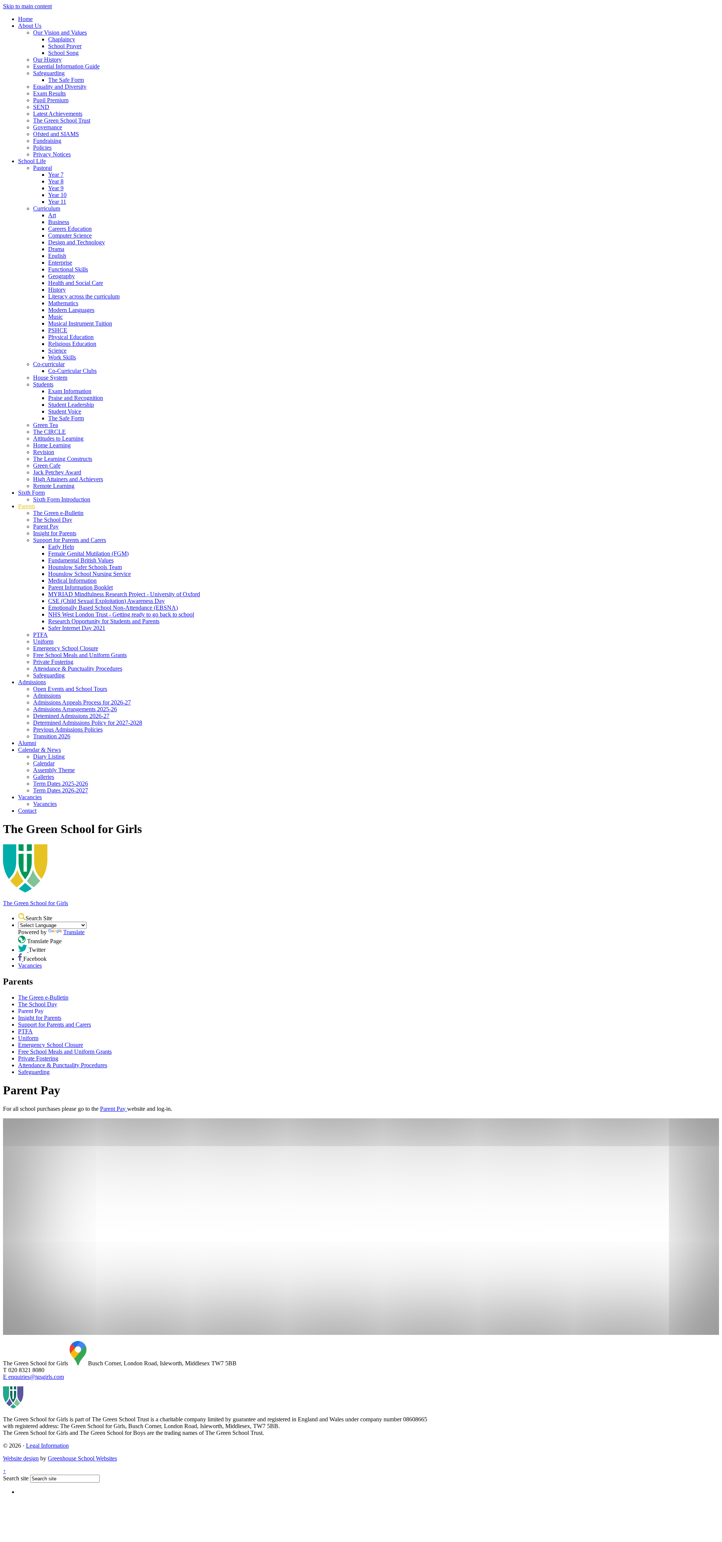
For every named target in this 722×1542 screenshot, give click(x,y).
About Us (29, 26)
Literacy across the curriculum (84, 296)
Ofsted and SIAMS (56, 134)
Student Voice (64, 411)
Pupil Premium (50, 100)
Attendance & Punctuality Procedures (77, 668)
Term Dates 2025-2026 (60, 783)
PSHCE (57, 330)
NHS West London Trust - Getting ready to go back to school (121, 614)
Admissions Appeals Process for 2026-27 (82, 702)
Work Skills (62, 357)
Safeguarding (49, 73)
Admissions (32, 682)
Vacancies (30, 797)
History (57, 289)
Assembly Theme (54, 770)
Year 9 (56, 188)
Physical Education (71, 337)
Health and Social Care (75, 283)
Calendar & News (39, 750)
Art (52, 215)
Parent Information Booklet (80, 587)
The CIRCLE (49, 432)
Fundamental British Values (81, 560)
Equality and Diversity (59, 86)
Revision (43, 452)
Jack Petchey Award (57, 472)
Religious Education (72, 344)
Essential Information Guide (66, 66)
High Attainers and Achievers (68, 479)
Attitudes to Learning (58, 438)
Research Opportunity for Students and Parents (103, 621)
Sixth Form (31, 492)
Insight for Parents (54, 533)
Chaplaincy (61, 39)
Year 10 (57, 195)
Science (57, 350)
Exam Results (49, 93)
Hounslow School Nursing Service (89, 574)
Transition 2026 (51, 736)
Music (55, 317)
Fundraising (47, 141)
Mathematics (63, 303)
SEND (41, 107)
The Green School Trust (61, 120)
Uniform (43, 641)
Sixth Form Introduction (61, 499)
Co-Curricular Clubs (72, 371)
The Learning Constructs (62, 459)
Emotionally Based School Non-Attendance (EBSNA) (113, 607)
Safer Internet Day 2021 (76, 628)
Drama (56, 249)
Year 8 (56, 181)
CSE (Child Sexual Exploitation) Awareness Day (106, 601)
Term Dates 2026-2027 (60, 790)
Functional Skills (68, 269)
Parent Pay (46, 526)
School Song (63, 53)
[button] (22, 916)
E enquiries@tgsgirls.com (33, 1377)
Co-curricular (49, 364)
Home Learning (52, 445)
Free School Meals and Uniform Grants (80, 655)
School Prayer (65, 46)
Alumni (27, 743)
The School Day (52, 520)
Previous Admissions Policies (68, 729)
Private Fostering (53, 662)
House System (50, 377)
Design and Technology (76, 242)
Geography (61, 276)
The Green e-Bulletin (58, 513)
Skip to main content (27, 6)
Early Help (61, 547)
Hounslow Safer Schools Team (85, 567)
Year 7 (56, 174)
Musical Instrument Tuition (80, 323)
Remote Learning (53, 486)
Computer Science (70, 235)
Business (58, 222)
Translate (74, 932)
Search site (16, 1478)
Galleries (43, 777)
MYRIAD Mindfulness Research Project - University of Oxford (124, 594)
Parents (26, 506)
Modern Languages (71, 310)
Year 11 (57, 201)
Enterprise (60, 262)
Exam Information (69, 391)
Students (43, 384)
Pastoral (42, 168)
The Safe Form (66, 80)
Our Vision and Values (60, 32)
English (57, 256)
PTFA (40, 635)
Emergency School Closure (65, 648)
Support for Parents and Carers (69, 540)
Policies (42, 147)
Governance (47, 127)
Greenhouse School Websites (82, 1458)
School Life (32, 161)
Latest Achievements (57, 114)
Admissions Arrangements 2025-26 (75, 709)
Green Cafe (47, 465)
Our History (47, 59)
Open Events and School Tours (70, 689)
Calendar (44, 763)
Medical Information (72, 580)
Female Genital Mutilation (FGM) (88, 553)
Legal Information (47, 1445)
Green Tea (45, 425)
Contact (27, 810)
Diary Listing (49, 756)
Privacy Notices (52, 154)
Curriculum (46, 208)
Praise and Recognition (75, 398)
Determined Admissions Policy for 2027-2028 (87, 722)
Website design (21, 1458)
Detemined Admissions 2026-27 (71, 716)
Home (25, 19)
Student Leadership (71, 404)
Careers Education (70, 229)
